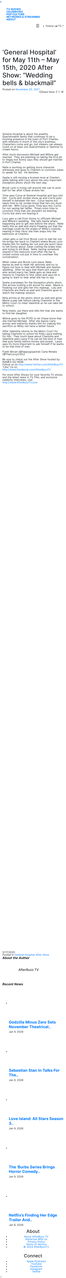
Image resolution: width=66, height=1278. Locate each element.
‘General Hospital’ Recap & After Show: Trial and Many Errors (31, 698)
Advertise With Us (36, 1239)
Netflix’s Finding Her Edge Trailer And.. (33, 1217)
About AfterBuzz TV (36, 1236)
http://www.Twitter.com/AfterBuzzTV (40, 364)
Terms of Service (36, 1244)
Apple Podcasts (36, 1261)
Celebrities (14, 11)
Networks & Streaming (23, 16)
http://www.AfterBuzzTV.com (19, 382)
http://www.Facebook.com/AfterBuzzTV (26, 369)
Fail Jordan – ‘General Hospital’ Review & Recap (31, 768)
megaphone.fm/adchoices (18, 559)
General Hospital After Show (32, 954)
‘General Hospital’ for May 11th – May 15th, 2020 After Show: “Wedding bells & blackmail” (31, 708)
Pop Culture (15, 14)
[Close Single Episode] (27, 502)
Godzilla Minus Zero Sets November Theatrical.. (32, 1024)
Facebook (36, 1266)
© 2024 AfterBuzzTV (36, 1246)
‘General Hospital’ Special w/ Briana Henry (27, 688)
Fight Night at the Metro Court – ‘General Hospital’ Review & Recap (33, 777)
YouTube (36, 1263)
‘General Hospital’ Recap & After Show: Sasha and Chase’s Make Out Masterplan (32, 739)
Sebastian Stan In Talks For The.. (34, 1072)
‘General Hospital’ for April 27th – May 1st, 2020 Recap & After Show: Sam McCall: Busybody (31, 728)
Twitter (36, 1271)
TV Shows (13, 9)
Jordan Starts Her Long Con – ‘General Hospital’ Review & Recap (31, 759)
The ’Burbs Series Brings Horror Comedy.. (32, 1169)
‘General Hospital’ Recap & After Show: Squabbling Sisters (25, 718)
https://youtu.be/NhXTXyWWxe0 (22, 541)
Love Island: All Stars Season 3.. (36, 1121)
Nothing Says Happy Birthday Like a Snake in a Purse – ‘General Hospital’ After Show (31, 749)
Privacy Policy (36, 1241)
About (11, 19)
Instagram (36, 1268)
